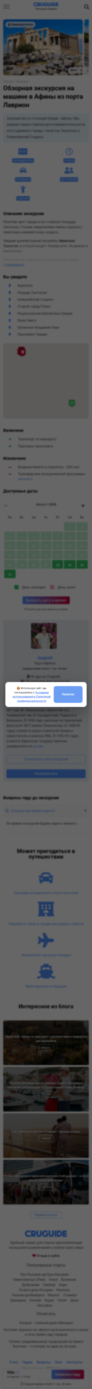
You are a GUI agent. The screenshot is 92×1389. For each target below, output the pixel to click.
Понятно (68, 694)
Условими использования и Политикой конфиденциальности (32, 696)
